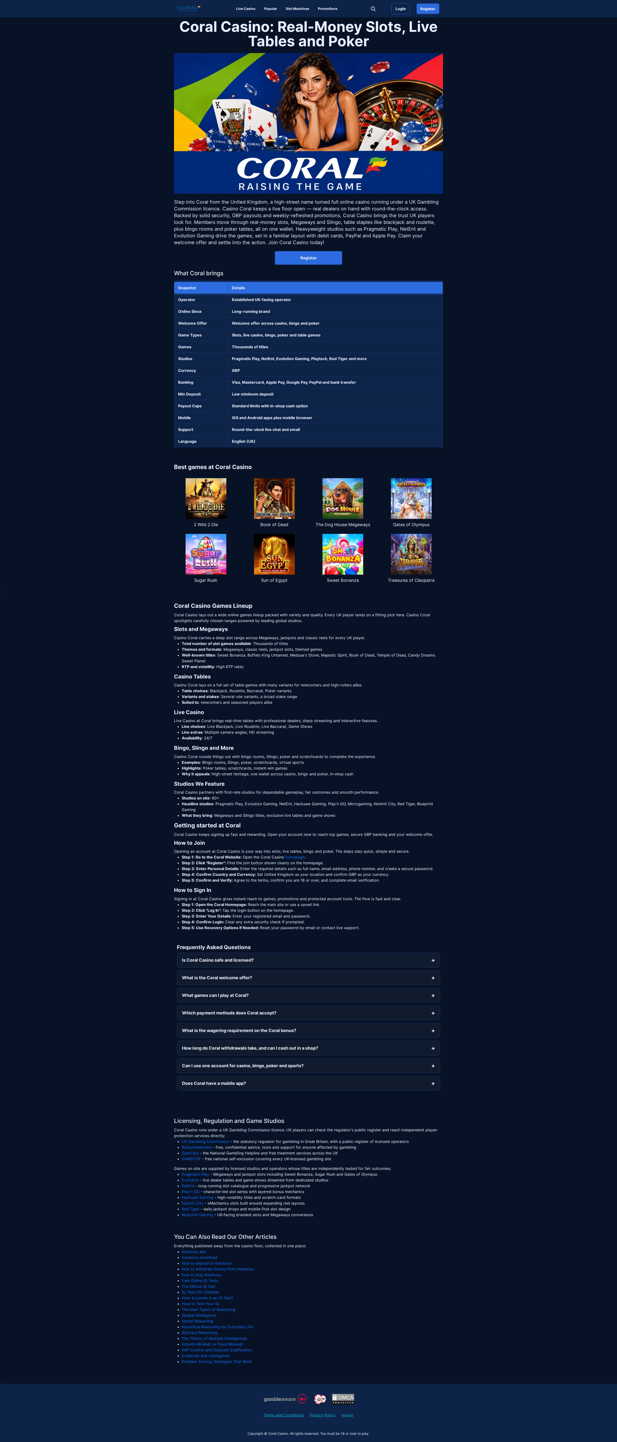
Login (401, 8)
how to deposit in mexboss (206, 1263)
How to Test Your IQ (200, 1303)
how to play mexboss (201, 1274)
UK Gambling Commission (205, 1141)
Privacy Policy (322, 1415)
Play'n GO (191, 1191)
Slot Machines (297, 9)
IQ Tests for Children (200, 1292)
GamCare (190, 1153)
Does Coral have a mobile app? (214, 1083)
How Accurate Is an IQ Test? (207, 1297)
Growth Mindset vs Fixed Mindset (212, 1344)
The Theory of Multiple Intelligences (214, 1338)
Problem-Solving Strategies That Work (217, 1361)
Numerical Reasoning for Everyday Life (217, 1326)
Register (428, 8)
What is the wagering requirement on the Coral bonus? (239, 1030)
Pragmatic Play (195, 1174)
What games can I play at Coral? (215, 995)
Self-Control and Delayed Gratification (217, 1350)
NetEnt (188, 1185)
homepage (295, 857)
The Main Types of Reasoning (208, 1309)
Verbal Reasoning (197, 1321)
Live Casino (245, 9)
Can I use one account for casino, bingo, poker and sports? (243, 1065)
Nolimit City (192, 1203)
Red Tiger (190, 1209)
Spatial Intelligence (199, 1315)
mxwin (347, 1415)
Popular (270, 9)
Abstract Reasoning (199, 1332)
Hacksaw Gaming (198, 1197)
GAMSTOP (191, 1158)
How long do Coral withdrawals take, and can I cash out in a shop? (250, 1048)
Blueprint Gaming (197, 1214)
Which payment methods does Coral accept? (229, 1012)
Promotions (327, 9)
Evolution (190, 1180)
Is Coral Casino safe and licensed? (218, 960)
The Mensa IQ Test (198, 1286)
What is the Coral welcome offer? (217, 977)
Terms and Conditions (284, 1415)
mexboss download (199, 1257)
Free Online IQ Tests (200, 1280)
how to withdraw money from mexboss (218, 1269)
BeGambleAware (197, 1147)
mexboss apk (194, 1251)
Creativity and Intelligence (205, 1355)
